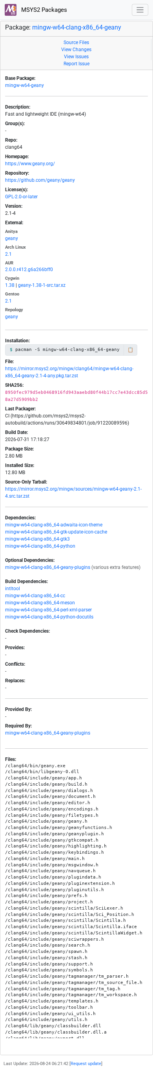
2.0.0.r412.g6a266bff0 (29, 269)
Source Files (76, 42)
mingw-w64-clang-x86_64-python (40, 546)
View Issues (76, 56)
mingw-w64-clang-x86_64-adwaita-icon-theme (53, 525)
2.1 (8, 254)
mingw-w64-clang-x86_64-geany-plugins (47, 567)
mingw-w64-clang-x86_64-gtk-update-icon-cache (56, 532)
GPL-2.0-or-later (21, 196)
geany (11, 238)
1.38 (10, 285)
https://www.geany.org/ (30, 163)
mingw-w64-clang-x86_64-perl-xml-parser (48, 610)
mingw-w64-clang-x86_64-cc (35, 595)
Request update (86, 1063)
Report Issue (76, 63)
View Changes (76, 49)
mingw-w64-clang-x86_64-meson (40, 602)
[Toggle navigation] (140, 10)
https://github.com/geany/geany (40, 180)
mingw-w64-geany (24, 85)
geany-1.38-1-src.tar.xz (42, 285)
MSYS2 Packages (43, 9)
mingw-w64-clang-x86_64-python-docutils (49, 617)
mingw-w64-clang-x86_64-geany (76, 27)
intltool (12, 588)
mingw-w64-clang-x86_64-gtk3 (37, 539)
